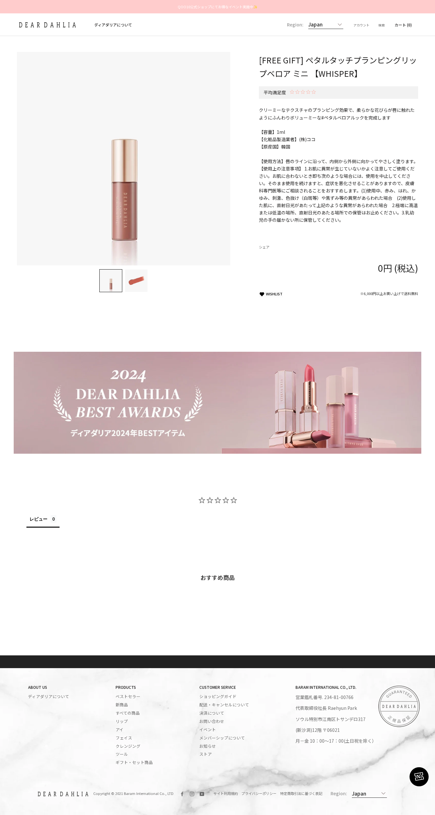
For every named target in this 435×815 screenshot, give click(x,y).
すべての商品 (128, 713)
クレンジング (128, 746)
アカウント (361, 25)
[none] (110, 280)
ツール (122, 754)
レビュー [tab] (38, 519)
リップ (122, 721)
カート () (403, 24)
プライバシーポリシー (258, 793)
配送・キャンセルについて (224, 705)
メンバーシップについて (222, 738)
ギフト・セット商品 (134, 762)
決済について (211, 713)
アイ (120, 729)
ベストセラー (128, 696)
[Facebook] (182, 793)
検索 (381, 25)
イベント (207, 729)
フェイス (124, 738)
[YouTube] (202, 793)
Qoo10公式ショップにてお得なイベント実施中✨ (218, 6)
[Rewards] (419, 776)
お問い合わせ (211, 721)
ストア (205, 754)
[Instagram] (192, 793)
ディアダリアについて (113, 24)
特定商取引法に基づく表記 (301, 793)
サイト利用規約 (225, 793)
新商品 (122, 705)
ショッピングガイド (218, 696)
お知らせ (207, 746)
